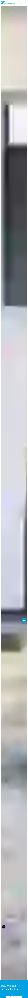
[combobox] (14, 997)
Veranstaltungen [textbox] (13, 996)
